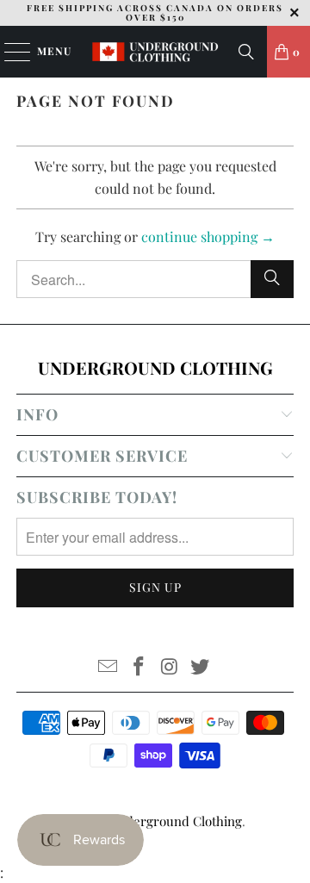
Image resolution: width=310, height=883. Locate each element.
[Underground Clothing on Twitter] (201, 667)
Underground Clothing (175, 821)
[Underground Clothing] (155, 52)
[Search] (246, 51)
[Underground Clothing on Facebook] (139, 667)
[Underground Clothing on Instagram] (170, 667)
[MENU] (9, 51)
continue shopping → (208, 236)
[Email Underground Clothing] (108, 667)
